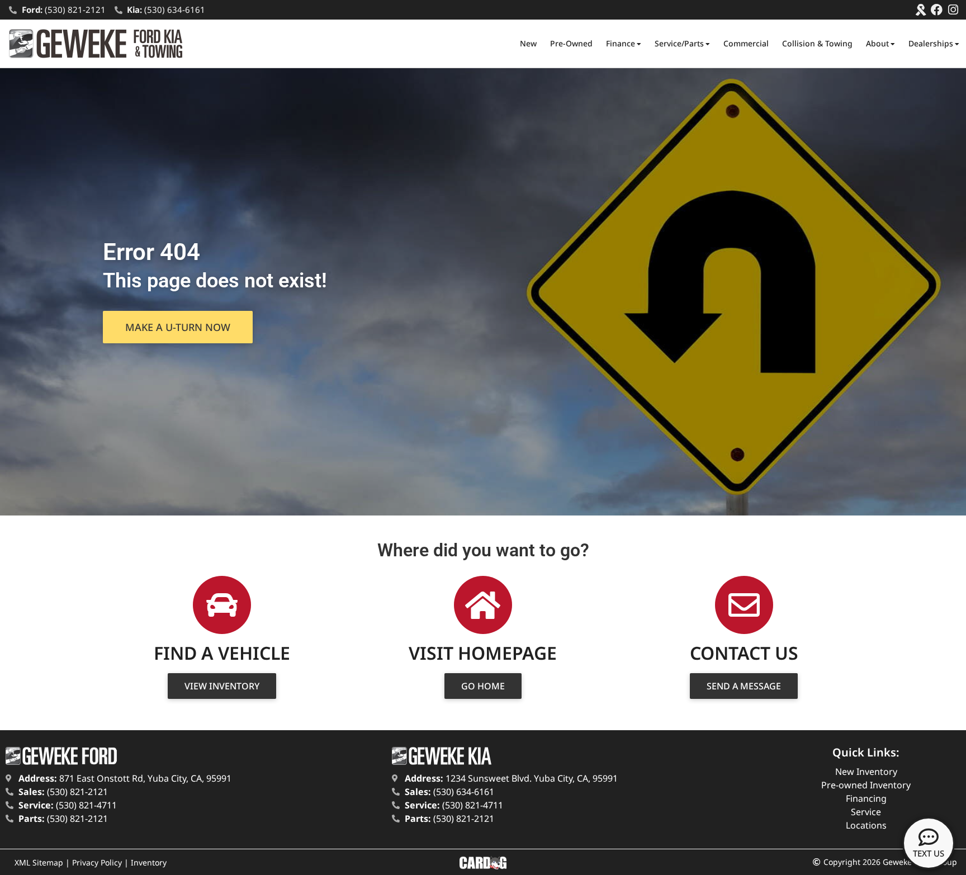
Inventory (149, 862)
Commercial (746, 43)
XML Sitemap (39, 862)
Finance (620, 43)
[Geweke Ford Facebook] (937, 10)
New (528, 43)
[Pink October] (920, 10)
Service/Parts (679, 43)
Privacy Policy (97, 862)
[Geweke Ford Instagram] (953, 10)
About (877, 43)
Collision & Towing (817, 43)
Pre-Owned (571, 43)
